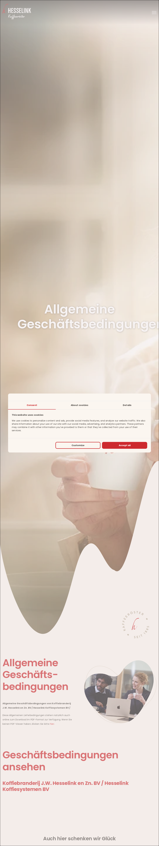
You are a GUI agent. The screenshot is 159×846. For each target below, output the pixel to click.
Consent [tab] (32, 405)
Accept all (125, 445)
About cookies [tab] (79, 405)
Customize (78, 445)
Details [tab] (127, 405)
